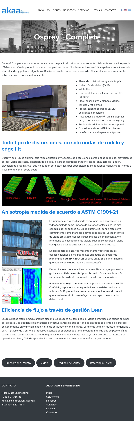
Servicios (83, 10)
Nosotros (69, 10)
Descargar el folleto (18, 363)
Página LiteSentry (69, 363)
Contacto (110, 10)
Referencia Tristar (101, 363)
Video (44, 363)
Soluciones (53, 10)
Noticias (97, 10)
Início (41, 10)
